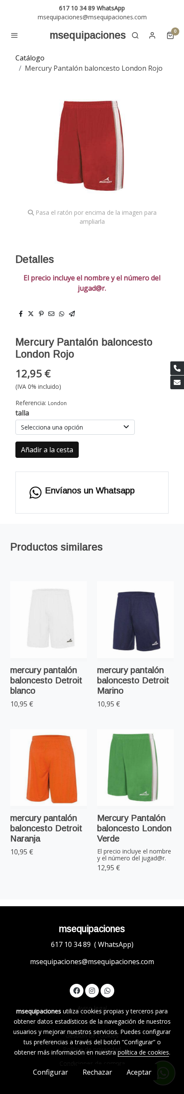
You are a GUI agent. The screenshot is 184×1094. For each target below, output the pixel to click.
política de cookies (143, 1052)
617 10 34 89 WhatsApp (92, 8)
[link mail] (177, 382)
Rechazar (97, 1072)
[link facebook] (76, 990)
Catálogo (30, 58)
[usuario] (152, 35)
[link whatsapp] (107, 990)
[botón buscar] (135, 35)
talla (22, 413)
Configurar (50, 1072)
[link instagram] (92, 990)
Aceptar (139, 1072)
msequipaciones (88, 35)
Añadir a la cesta (47, 449)
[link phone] (177, 368)
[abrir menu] (14, 35)
